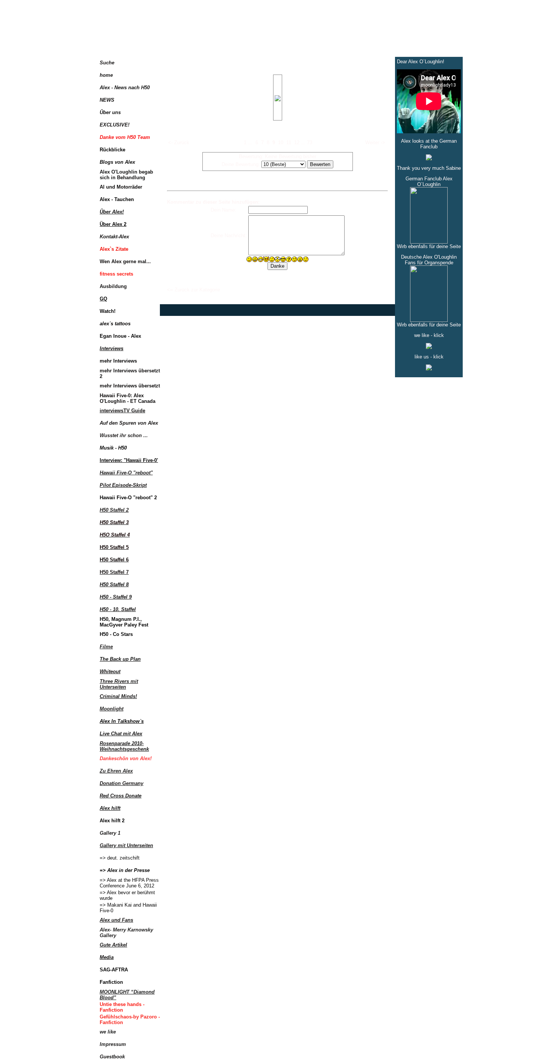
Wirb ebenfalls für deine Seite (429, 246)
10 (280, 142)
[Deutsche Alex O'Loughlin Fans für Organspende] (429, 320)
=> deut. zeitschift (120, 858)
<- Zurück (178, 142)
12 (296, 142)
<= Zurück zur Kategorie (193, 290)
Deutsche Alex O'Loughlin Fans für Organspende (429, 259)
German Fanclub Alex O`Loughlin (429, 181)
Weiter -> (375, 142)
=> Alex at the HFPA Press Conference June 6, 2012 (129, 883)
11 (288, 142)
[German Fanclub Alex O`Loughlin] (429, 242)
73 (309, 142)
